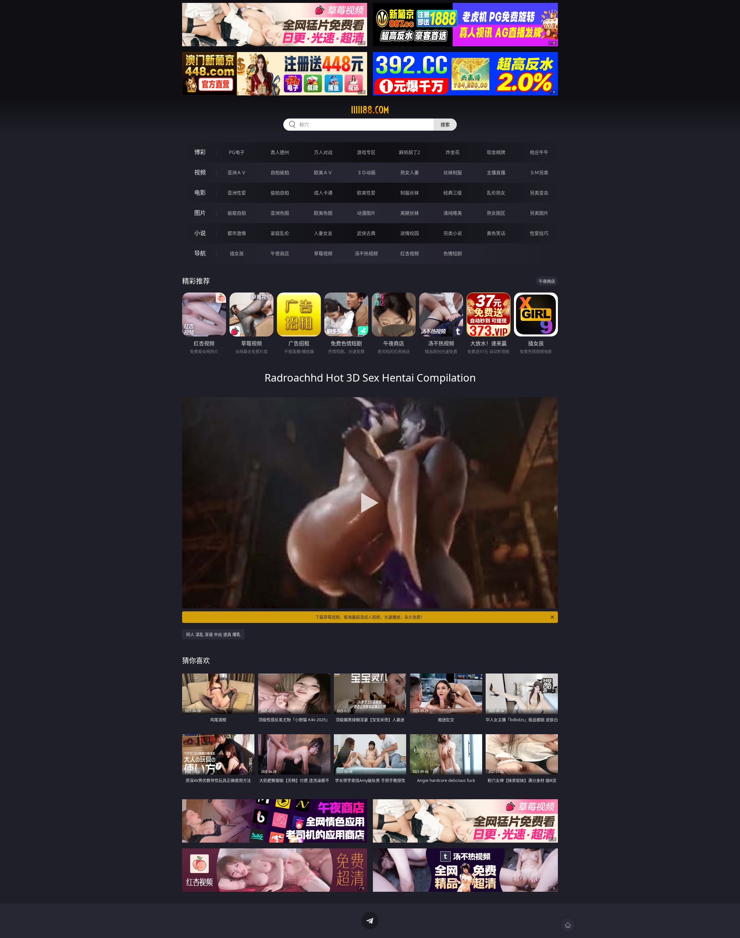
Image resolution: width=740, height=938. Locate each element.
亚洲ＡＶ (236, 172)
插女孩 (237, 253)
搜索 (445, 124)
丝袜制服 (452, 172)
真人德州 (280, 152)
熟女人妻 (409, 172)
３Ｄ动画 (366, 172)
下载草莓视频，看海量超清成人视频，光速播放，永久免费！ (370, 617)
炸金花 (453, 152)
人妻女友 (323, 233)
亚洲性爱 (236, 193)
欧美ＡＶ (323, 172)
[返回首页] (568, 925)
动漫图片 (366, 213)
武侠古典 (366, 233)
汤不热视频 (366, 253)
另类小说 (452, 233)
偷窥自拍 (236, 213)
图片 (200, 213)
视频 (200, 172)
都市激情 (236, 233)
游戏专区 (366, 152)
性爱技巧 (539, 233)
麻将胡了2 (409, 152)
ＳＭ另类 (539, 172)
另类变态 (539, 193)
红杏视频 (409, 253)
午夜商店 (280, 253)
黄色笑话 (496, 233)
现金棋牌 (496, 152)
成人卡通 (323, 193)
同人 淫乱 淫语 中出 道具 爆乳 (213, 634)
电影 (200, 193)
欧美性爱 (366, 193)
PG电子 (237, 152)
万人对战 (323, 152)
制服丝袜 (409, 193)
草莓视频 (323, 253)
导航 (200, 253)
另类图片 (539, 213)
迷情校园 (409, 233)
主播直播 (496, 172)
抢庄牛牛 (539, 152)
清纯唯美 (452, 213)
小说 (200, 233)
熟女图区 (496, 213)
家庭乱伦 (280, 233)
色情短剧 (452, 253)
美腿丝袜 (409, 213)
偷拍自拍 (280, 193)
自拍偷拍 (280, 172)
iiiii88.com (370, 110)
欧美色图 (323, 213)
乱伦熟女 (496, 193)
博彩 (200, 152)
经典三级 (452, 193)
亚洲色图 (280, 213)
